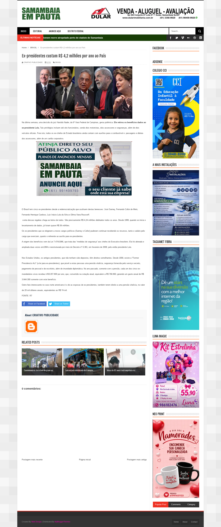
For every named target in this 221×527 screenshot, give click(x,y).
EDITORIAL (37, 31)
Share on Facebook (36, 304)
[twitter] (177, 37)
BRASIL (58, 62)
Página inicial (85, 460)
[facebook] (171, 37)
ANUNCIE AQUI (55, 31)
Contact (194, 522)
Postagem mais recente (32, 460)
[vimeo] (183, 37)
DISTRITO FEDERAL (76, 31)
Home (176, 522)
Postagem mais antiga (137, 460)
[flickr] (189, 37)
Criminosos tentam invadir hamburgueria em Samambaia (72, 37)
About (185, 522)
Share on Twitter (61, 304)
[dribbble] (195, 37)
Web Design (36, 522)
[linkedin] (201, 37)
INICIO (23, 31)
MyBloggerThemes (62, 522)
